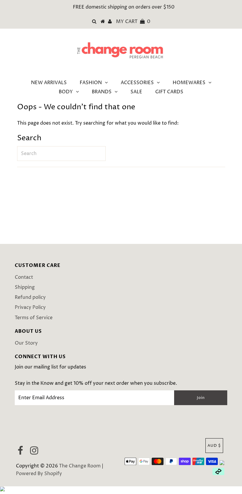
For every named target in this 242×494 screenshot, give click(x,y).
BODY (66, 92)
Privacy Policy (30, 307)
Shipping (25, 287)
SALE (136, 92)
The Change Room (80, 466)
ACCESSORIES (137, 82)
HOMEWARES (189, 82)
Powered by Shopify (39, 473)
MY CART (133, 21)
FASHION (91, 82)
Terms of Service (34, 317)
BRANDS (102, 92)
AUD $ (214, 445)
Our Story (26, 343)
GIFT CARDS (169, 92)
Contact (24, 277)
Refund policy (30, 297)
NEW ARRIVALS (49, 82)
